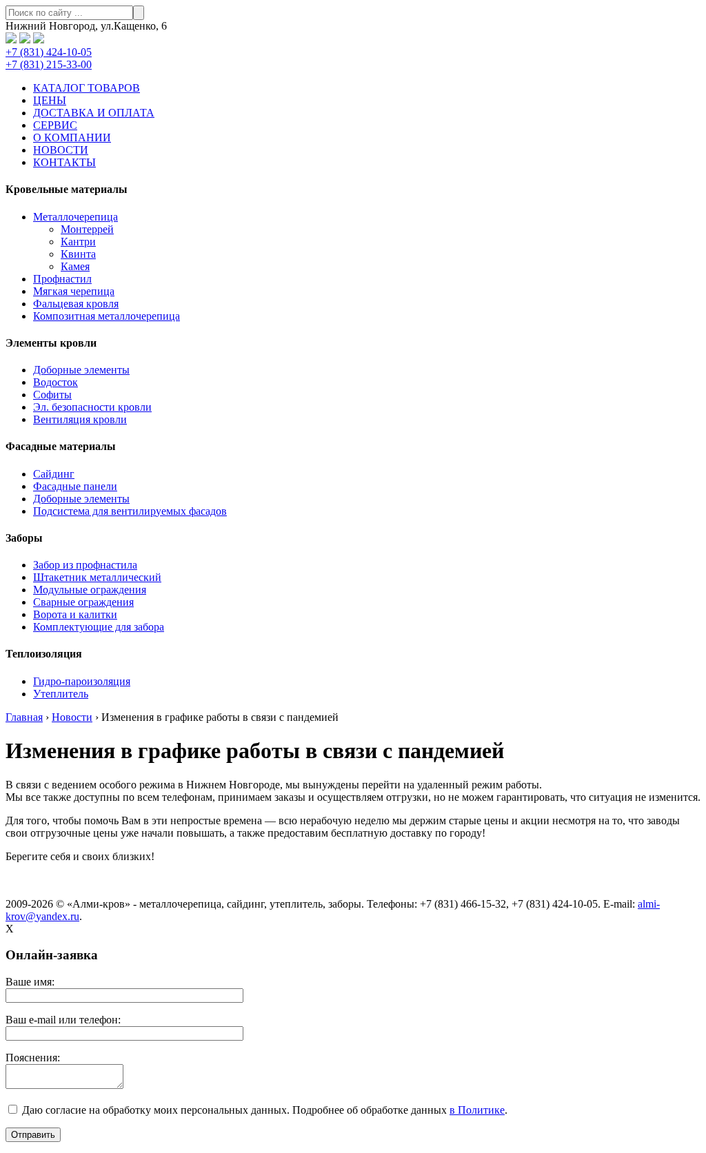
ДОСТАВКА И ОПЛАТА (93, 113)
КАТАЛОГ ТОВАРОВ (86, 88)
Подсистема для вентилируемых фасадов (130, 511)
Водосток (55, 382)
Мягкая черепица (73, 291)
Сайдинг (53, 474)
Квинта (78, 254)
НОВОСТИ (60, 150)
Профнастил (62, 279)
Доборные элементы (81, 370)
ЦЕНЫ (49, 100)
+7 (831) (49, 52)
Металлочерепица (75, 217)
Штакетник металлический (97, 577)
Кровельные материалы (67, 189)
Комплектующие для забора (98, 627)
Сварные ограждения (83, 602)
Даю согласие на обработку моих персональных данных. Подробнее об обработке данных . (263, 1110)
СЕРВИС (55, 125)
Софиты (52, 394)
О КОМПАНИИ (72, 137)
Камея (75, 266)
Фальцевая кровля (76, 303)
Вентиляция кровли (80, 419)
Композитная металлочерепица (106, 316)
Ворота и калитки (75, 614)
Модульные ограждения (89, 589)
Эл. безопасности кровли (92, 407)
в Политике (477, 1110)
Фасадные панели (75, 486)
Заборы (24, 538)
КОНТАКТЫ (64, 162)
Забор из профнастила (85, 565)
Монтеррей (87, 229)
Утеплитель (60, 694)
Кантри (78, 241)
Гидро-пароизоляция (81, 681)
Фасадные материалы (61, 446)
